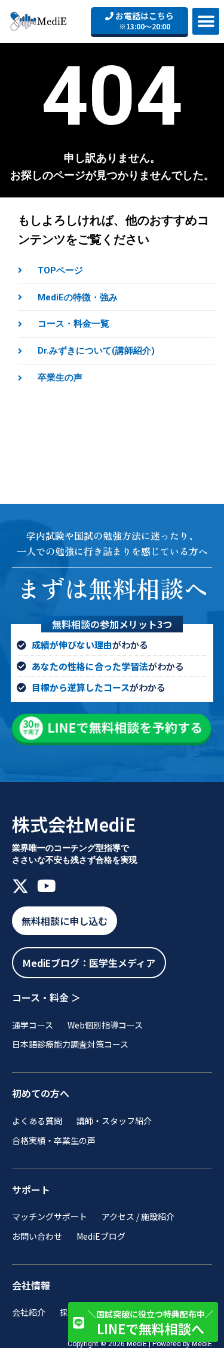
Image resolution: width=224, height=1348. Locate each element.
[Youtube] (46, 886)
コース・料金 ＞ (46, 997)
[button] (205, 21)
